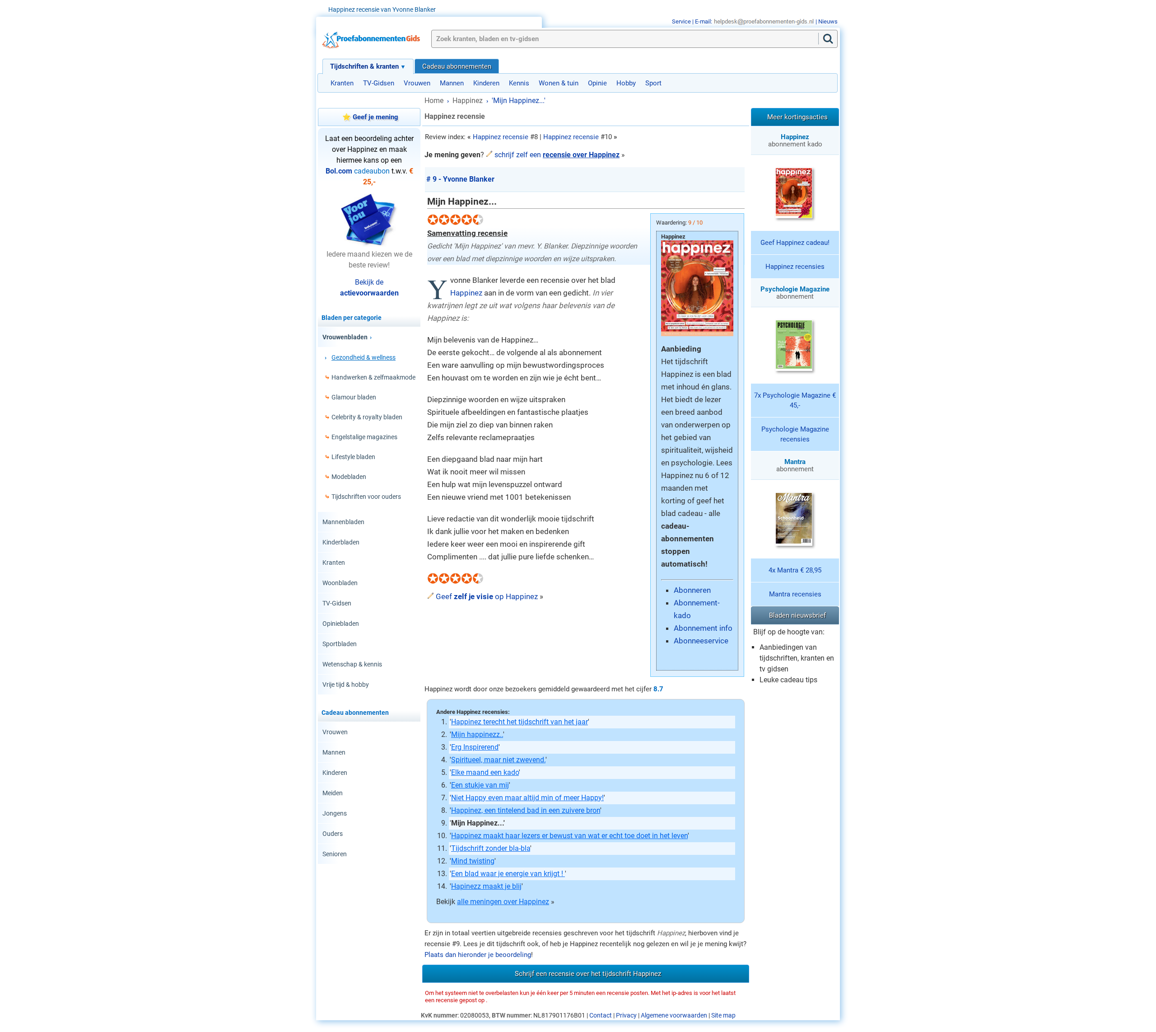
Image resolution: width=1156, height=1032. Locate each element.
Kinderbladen (340, 542)
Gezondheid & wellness (363, 357)
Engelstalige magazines (364, 437)
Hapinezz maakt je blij (486, 886)
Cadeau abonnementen (456, 66)
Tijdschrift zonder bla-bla (490, 848)
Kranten (342, 83)
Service (681, 21)
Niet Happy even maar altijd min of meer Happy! (527, 797)
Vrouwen (417, 83)
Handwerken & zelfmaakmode (373, 377)
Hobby (626, 83)
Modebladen (348, 476)
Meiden (332, 793)
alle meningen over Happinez (503, 901)
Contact (600, 1015)
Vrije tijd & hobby (345, 684)
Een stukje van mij (480, 785)
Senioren (334, 854)
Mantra (795, 462)
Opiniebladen (340, 623)
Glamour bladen (353, 397)
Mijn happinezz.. (477, 734)
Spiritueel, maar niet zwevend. (498, 759)
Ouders (332, 833)
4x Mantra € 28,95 (795, 570)
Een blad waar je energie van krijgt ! (508, 873)
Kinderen (486, 83)
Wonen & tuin (558, 83)
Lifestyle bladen (353, 456)
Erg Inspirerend (475, 747)
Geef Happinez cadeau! (795, 243)
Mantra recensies (795, 594)
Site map (723, 1015)
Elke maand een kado (485, 772)
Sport (653, 83)
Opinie (597, 83)
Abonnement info (703, 628)
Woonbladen (340, 582)
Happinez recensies (795, 267)
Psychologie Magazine (795, 289)
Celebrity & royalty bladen (366, 417)
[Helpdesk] (763, 21)
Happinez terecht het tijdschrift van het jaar (519, 722)
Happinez (466, 292)
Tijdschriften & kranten (364, 66)
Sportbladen (339, 643)
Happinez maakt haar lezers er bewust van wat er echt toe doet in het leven (569, 835)
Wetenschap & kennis (352, 664)
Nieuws (828, 21)
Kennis (519, 83)
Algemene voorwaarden (674, 1015)
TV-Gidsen (378, 83)
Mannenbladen (343, 521)
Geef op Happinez (487, 596)
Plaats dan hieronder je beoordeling (477, 955)
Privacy (626, 1015)
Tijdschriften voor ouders (366, 496)
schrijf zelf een (557, 154)
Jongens (334, 813)
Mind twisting (472, 861)
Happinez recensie (500, 137)
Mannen (452, 83)
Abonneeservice (701, 640)
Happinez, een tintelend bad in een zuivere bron (525, 810)
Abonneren (692, 590)
